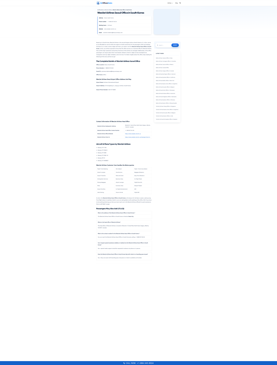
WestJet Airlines (108, 9)
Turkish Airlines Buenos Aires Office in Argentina (167, 109)
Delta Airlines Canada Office (162, 67)
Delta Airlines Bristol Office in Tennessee (165, 90)
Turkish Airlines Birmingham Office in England (166, 119)
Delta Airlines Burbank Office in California (165, 77)
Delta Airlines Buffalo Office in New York (165, 80)
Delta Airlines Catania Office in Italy (164, 58)
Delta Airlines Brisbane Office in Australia (165, 93)
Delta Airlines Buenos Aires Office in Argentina (166, 83)
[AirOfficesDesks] (104, 3)
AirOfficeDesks (100, 9)
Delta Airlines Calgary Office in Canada (165, 71)
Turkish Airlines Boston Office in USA (164, 116)
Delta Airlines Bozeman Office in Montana (165, 100)
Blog (176, 3)
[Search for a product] (180, 3)
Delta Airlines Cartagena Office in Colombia (166, 61)
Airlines (169, 3)
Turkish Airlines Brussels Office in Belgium (165, 113)
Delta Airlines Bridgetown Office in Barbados (166, 96)
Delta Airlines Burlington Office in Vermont (166, 74)
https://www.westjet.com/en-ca (133, 133)
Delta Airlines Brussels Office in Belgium (165, 87)
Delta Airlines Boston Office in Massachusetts (166, 103)
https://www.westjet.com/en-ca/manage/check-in (137, 137)
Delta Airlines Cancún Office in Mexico (164, 64)
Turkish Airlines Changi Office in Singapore (166, 106)
